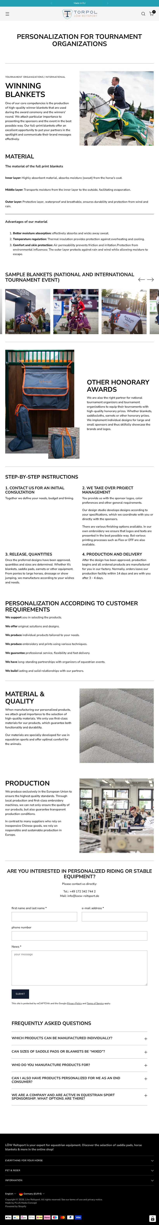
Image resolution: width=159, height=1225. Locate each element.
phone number (21, 927)
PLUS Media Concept (26, 1202)
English (9, 1193)
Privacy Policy (74, 1003)
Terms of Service (95, 1003)
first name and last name (29, 908)
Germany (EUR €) (33, 1193)
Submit (20, 993)
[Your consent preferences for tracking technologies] (152, 1218)
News (16, 947)
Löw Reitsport (32, 1199)
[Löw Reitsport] (79, 13)
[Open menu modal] (7, 14)
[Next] (107, 3)
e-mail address (93, 908)
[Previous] (51, 3)
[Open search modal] (143, 14)
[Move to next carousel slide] (150, 279)
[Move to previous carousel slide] (141, 279)
